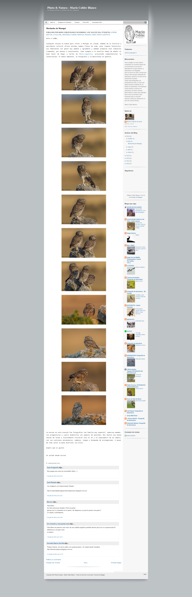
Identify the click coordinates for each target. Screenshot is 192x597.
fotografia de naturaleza (134, 343)
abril (129, 149)
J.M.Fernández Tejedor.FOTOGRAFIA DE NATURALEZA (135, 371)
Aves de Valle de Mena (134, 399)
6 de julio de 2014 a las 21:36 (54, 517)
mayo (129, 147)
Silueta (137, 235)
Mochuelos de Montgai (56, 28)
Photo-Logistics (86, 54)
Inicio (85, 563)
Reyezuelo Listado (141, 400)
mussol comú (90, 35)
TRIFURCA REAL (140, 359)
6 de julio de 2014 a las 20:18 (54, 476)
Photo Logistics (103, 35)
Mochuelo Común (69, 35)
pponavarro (130, 319)
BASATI (129, 331)
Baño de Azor (139, 281)
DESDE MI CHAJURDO (134, 207)
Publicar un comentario (53, 559)
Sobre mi (52, 22)
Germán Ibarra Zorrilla (55, 543)
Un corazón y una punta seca (58, 524)
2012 (127, 158)
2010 (127, 163)
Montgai (80, 35)
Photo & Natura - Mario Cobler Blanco (71, 7)
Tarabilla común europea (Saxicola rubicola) (140, 296)
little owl (57, 35)
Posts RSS (86, 22)
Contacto (77, 22)
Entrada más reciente (53, 563)
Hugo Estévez (131, 233)
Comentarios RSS (97, 22)
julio (129, 141)
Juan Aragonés (53, 467)
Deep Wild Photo (132, 415)
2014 (127, 136)
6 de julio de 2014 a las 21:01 (54, 495)
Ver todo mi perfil (131, 126)
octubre (130, 138)
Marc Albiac (131, 245)
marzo (130, 152)
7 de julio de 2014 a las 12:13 (54, 537)
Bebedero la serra (140, 345)
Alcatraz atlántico (140, 267)
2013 (127, 155)
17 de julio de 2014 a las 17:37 (55, 554)
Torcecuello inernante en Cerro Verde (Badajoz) (141, 210)
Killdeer (129, 262)
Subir (145, 574)
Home (46, 22)
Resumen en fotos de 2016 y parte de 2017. (141, 248)
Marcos (50, 502)
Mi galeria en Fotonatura (64, 22)
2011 (127, 161)
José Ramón (52, 482)
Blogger (140, 197)
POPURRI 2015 (140, 321)
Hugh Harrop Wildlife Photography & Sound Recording (134, 259)
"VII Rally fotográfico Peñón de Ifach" (140, 334)
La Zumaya (130, 265)
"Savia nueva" (139, 388)
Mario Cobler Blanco (134, 121)
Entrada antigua (116, 563)
